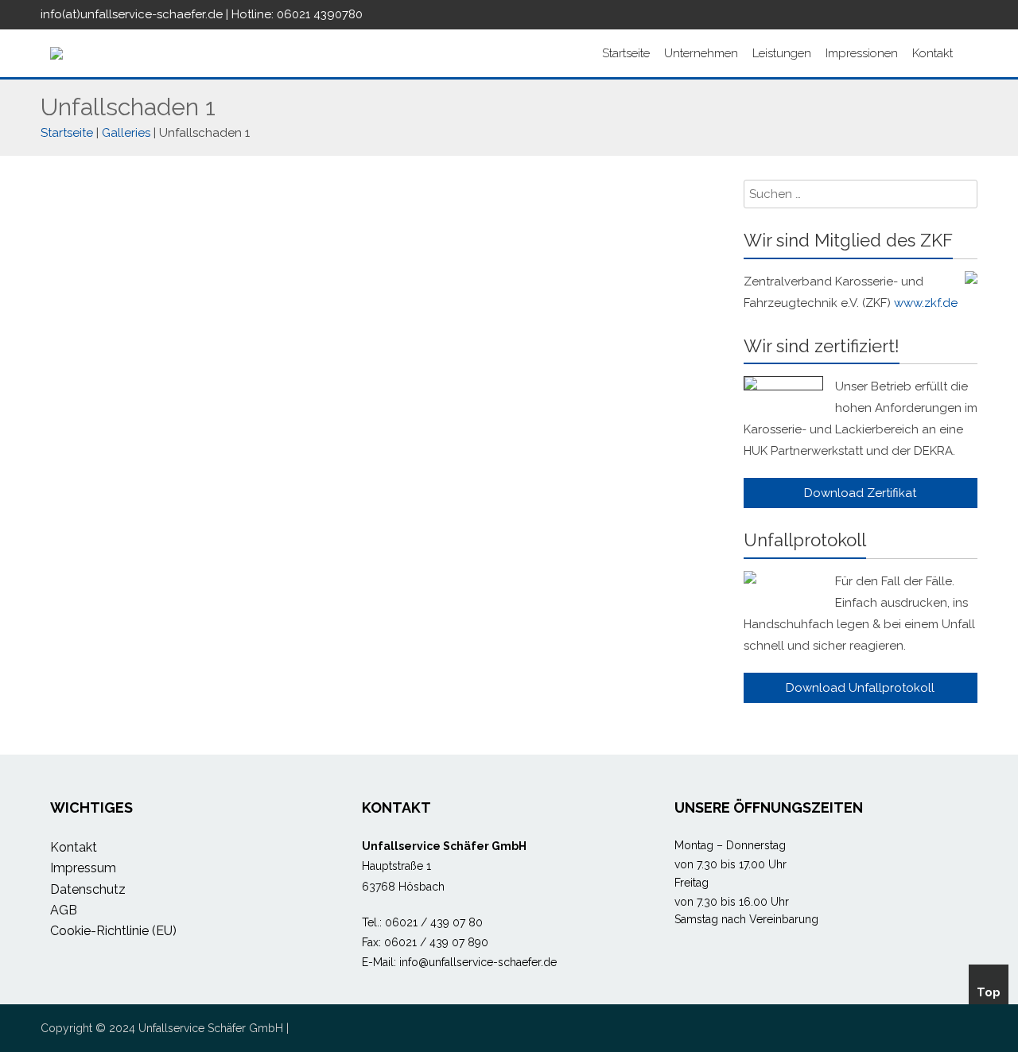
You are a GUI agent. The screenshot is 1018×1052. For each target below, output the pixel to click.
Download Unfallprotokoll (860, 688)
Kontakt (932, 53)
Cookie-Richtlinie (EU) (113, 930)
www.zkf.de (926, 303)
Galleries (126, 133)
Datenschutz (88, 889)
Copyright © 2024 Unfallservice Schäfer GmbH (162, 1028)
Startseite (626, 53)
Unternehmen (701, 53)
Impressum (83, 867)
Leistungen (781, 53)
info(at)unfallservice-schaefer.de (132, 14)
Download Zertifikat (860, 493)
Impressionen (862, 53)
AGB (63, 910)
